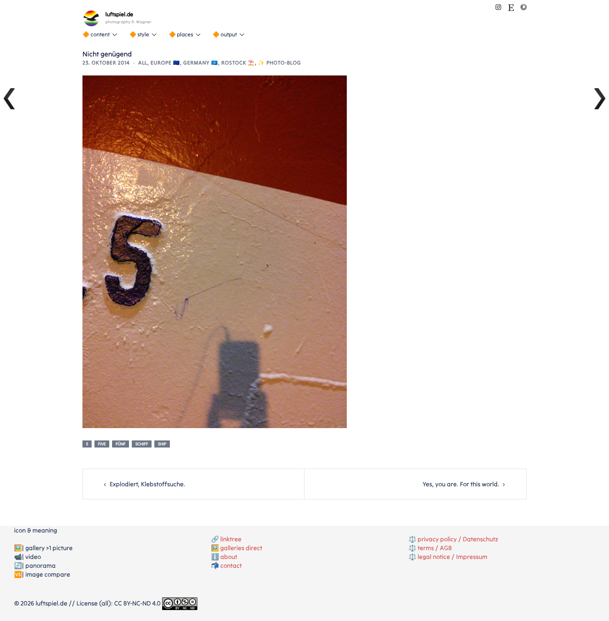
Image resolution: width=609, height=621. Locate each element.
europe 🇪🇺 (165, 62)
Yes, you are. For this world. (461, 484)
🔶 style (139, 34)
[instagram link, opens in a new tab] (498, 6)
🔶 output (225, 34)
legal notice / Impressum (452, 557)
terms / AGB (435, 548)
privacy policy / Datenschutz (458, 539)
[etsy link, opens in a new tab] (511, 6)
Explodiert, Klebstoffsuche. (147, 484)
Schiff (141, 443)
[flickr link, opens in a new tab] (524, 6)
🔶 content (96, 34)
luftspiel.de (119, 14)
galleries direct (241, 548)
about (228, 557)
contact (231, 565)
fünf (120, 443)
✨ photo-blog (279, 62)
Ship (162, 443)
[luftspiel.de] (91, 18)
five (102, 443)
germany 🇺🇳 (200, 62)
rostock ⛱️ (238, 62)
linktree (230, 539)
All (142, 62)
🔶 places (181, 34)
